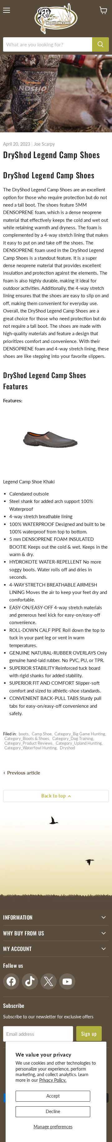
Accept (53, 1096)
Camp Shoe (42, 733)
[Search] (100, 44)
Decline (53, 1111)
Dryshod (67, 747)
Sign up (89, 1033)
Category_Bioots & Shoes (26, 738)
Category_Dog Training (72, 738)
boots (24, 733)
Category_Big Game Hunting (79, 733)
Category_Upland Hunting (79, 743)
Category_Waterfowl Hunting (30, 747)
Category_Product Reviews (28, 743)
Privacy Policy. (52, 1080)
